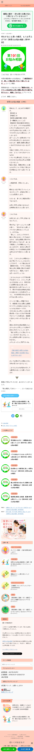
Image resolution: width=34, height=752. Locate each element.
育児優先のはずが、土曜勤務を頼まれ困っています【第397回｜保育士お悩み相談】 (21, 442)
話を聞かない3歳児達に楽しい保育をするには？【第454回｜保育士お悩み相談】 (22, 471)
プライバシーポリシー (10, 736)
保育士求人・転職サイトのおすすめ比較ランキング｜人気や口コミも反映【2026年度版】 (21, 707)
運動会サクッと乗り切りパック (20, 574)
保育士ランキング (7, 692)
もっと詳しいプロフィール (9, 649)
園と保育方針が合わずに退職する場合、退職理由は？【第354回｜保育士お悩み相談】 (21, 485)
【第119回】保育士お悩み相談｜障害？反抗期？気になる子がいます (20, 352)
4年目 (7, 425)
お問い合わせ (23, 734)
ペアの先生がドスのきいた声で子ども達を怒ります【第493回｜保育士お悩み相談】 (21, 457)
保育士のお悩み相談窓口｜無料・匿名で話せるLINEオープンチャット (21, 719)
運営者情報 (20, 736)
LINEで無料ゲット (8, 749)
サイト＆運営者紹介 (13, 734)
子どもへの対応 (13, 425)
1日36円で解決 (24, 749)
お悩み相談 (5, 423)
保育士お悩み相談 (7, 641)
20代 (4, 425)
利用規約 (28, 736)
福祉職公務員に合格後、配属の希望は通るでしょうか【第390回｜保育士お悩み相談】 (21, 499)
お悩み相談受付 (26, 5)
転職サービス (8, 5)
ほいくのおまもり (17, 742)
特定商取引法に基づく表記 (17, 738)
